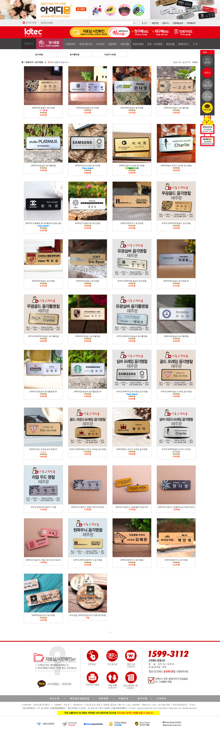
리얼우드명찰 (110, 54)
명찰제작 (29, 62)
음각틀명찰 (74, 54)
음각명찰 (39, 54)
